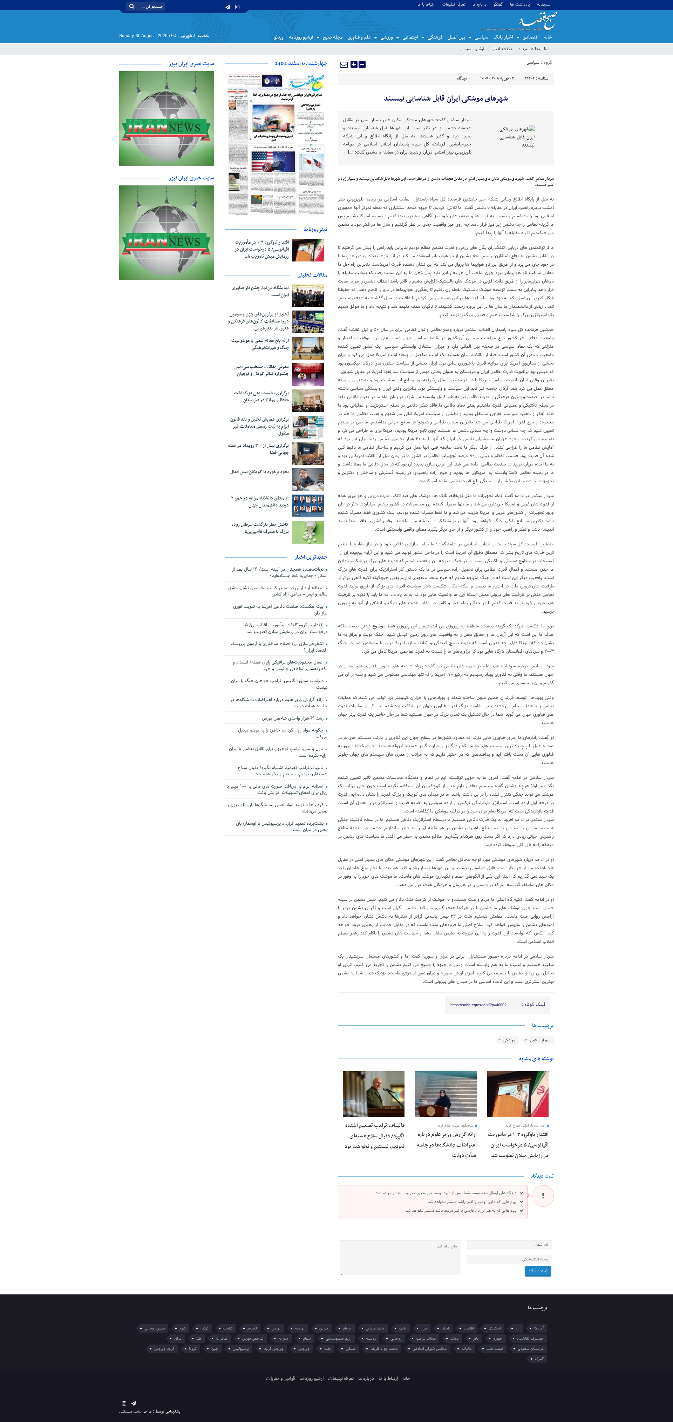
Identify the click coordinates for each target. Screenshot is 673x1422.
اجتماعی (410, 37)
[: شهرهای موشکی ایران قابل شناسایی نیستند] (344, 64)
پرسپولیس (241, 1349)
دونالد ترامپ (426, 1338)
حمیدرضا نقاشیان (530, 1338)
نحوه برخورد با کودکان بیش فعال (259, 472)
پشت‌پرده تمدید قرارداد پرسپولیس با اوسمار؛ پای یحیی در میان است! (281, 827)
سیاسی (481, 37)
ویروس (304, 1349)
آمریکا (539, 1328)
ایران (445, 1328)
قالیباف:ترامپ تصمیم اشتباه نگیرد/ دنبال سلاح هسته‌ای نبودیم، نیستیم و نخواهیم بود (375, 1136)
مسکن (351, 1349)
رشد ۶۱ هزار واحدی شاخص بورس (293, 718)
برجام (347, 1328)
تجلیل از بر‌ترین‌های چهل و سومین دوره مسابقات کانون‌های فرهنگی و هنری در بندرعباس (258, 321)
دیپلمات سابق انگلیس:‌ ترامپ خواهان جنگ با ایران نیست (279, 684)
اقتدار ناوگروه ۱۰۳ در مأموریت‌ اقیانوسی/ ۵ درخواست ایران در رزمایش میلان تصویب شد (518, 1145)
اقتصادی (530, 37)
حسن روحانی (154, 1328)
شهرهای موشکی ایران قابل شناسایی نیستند (446, 99)
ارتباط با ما (426, 4)
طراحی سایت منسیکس (135, 1412)
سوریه (283, 1338)
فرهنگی (435, 37)
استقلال (495, 1328)
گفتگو (498, 4)
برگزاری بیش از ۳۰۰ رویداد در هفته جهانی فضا (258, 449)
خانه (548, 37)
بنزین (323, 1328)
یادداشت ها (520, 4)
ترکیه (204, 1328)
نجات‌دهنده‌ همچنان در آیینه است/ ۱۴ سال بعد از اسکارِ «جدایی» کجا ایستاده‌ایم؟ (279, 573)
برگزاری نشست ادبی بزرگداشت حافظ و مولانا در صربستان (261, 396)
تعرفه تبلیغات (453, 4)
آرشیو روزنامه (301, 37)
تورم (182, 1328)
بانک (402, 1328)
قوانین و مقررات (280, 1379)
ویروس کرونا (274, 1349)
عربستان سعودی (531, 1349)
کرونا (193, 1349)
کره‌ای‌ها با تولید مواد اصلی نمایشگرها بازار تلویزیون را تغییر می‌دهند (276, 808)
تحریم (252, 1328)
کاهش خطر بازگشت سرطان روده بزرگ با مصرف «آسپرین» (260, 528)
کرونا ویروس (164, 1349)
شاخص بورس (253, 1338)
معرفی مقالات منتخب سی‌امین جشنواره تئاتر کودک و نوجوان (261, 370)
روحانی (395, 1338)
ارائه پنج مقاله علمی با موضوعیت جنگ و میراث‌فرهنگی (260, 344)
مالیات (467, 1349)
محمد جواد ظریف (384, 1349)
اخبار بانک (503, 37)
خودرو (497, 1338)
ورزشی (386, 37)
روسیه (371, 1338)
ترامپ (228, 1328)
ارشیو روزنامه (312, 1379)
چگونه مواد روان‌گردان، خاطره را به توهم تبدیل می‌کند (282, 734)
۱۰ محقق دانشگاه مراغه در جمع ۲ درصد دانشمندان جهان (260, 502)
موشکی (509, 1040)
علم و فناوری (359, 37)
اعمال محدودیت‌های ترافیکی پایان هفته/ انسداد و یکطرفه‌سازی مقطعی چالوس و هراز (280, 666)
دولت (454, 1338)
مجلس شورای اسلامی (430, 1349)
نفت (327, 1349)
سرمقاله (543, 4)
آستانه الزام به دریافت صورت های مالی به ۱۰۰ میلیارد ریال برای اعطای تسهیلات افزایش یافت (277, 790)
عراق (178, 1338)
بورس (276, 1328)
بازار (424, 1328)
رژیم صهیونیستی (338, 1338)
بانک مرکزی (375, 1328)
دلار (475, 1338)
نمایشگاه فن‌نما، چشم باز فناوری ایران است (260, 291)
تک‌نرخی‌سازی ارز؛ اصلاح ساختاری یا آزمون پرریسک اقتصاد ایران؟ (279, 647)
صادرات (221, 1338)
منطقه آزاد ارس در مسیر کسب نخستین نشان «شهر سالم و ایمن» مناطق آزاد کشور (277, 591)
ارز (517, 1328)
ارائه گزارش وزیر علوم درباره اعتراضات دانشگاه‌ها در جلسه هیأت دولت (447, 1145)
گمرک (539, 1359)
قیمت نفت (495, 1349)
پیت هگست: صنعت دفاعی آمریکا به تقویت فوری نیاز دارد (280, 610)
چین (214, 1349)
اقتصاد (469, 1328)
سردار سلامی (540, 1040)
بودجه (300, 1328)
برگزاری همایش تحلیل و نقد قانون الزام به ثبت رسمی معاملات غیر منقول (259, 426)
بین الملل (456, 37)
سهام (307, 1338)
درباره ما (480, 4)
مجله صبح (332, 37)
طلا (198, 1338)
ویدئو (279, 37)
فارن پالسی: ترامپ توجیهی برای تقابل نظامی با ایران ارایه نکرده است (278, 752)
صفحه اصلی (501, 49)
